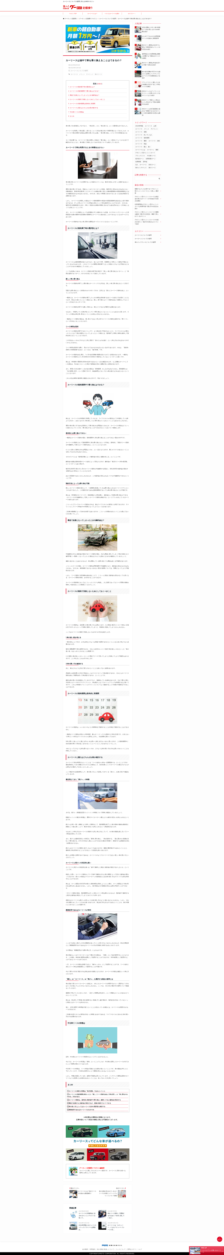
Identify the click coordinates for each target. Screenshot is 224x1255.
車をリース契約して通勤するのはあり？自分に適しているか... (116, 1215)
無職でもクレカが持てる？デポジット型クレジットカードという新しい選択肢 (147, 191)
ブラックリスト (140, 156)
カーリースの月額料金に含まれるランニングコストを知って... (87, 1215)
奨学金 (145, 161)
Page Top (220, 1239)
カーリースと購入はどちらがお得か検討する (83, 108)
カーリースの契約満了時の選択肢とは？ (81, 87)
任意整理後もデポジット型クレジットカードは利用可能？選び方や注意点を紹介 (147, 206)
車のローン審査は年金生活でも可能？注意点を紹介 (151, 64)
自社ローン (152, 164)
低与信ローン (139, 159)
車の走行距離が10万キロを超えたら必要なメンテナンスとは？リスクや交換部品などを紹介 (151, 75)
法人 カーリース (141, 164)
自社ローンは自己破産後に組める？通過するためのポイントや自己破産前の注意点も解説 (151, 112)
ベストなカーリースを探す (112, 13)
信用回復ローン (151, 159)
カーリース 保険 (141, 132)
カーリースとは (140, 150)
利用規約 (92, 1249)
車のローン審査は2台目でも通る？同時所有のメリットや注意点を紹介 (151, 47)
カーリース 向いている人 (143, 135)
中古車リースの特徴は (76, 112)
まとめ (71, 116)
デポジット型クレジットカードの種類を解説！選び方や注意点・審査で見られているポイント (147, 214)
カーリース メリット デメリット (82, 74)
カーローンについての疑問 (143, 238)
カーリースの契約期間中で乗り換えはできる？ (83, 91)
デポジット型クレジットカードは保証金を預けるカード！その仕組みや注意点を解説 (147, 199)
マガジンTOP (73, 13)
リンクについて (121, 1249)
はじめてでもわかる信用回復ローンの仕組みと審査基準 (151, 37)
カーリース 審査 (141, 141)
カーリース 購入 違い (143, 147)
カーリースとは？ (92, 13)
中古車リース (151, 156)
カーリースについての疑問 (79, 70)
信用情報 (138, 161)
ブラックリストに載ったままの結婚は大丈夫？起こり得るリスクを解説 (151, 84)
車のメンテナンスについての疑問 (145, 242)
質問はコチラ (131, 1249)
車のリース (98, 74)
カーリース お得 (150, 126)
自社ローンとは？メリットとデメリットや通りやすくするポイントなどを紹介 (151, 93)
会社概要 (85, 1249)
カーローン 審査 (152, 150)
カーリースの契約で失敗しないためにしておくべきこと (86, 99)
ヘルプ (140, 1249)
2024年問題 (139, 126)
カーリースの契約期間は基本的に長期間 (81, 103)
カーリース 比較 (154, 141)
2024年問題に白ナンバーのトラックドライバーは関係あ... (87, 1227)
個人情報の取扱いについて (105, 1249)
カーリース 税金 (141, 144)
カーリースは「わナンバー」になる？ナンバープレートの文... (116, 1227)
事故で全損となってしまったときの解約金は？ (83, 95)
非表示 (99, 84)
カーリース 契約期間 (142, 138)
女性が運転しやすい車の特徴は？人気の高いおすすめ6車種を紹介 (151, 29)
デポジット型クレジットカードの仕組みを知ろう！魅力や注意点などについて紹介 (147, 222)
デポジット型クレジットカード (145, 153)
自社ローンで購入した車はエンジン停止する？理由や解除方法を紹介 (151, 102)
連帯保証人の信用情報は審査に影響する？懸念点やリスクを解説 (151, 56)
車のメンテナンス (141, 167)
